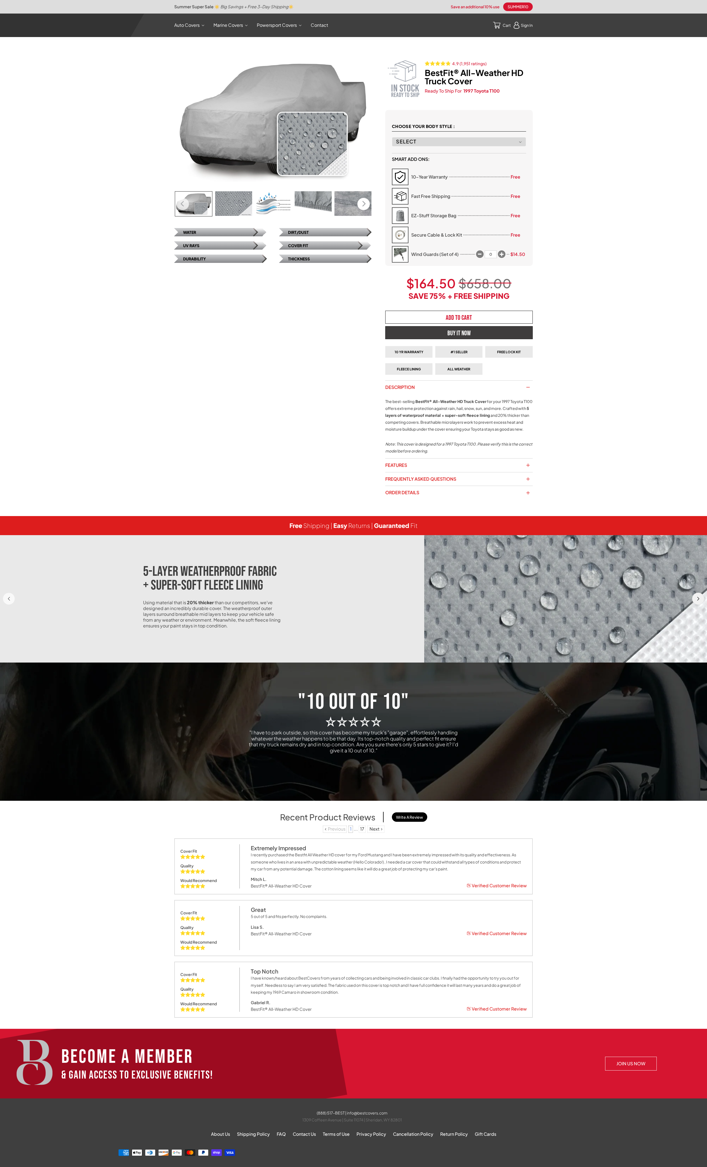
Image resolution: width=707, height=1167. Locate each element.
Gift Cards (485, 1134)
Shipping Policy (253, 1134)
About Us (220, 1134)
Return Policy (454, 1134)
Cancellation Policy (413, 1134)
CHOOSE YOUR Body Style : (423, 126)
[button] (190, 25)
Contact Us (304, 1134)
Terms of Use (336, 1134)
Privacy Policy (371, 1134)
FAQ (281, 1134)
